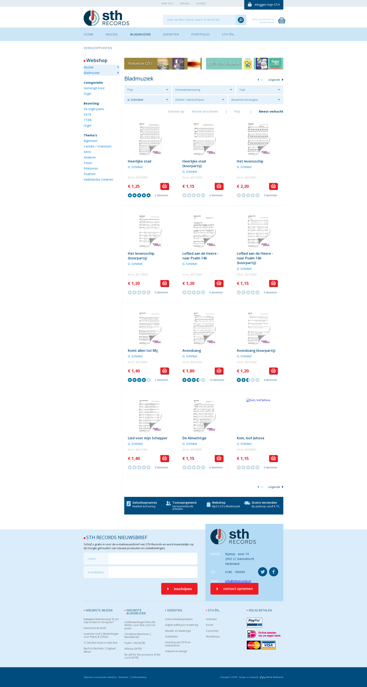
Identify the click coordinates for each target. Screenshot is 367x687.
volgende (274, 79)
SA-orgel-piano (94, 109)
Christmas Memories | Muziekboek (137, 636)
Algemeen (90, 141)
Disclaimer (123, 677)
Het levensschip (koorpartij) (141, 255)
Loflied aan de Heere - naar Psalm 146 (200, 255)
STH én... (214, 610)
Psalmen (90, 174)
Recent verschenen (205, 111)
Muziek (88, 67)
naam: (92, 559)
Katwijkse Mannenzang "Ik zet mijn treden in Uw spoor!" (101, 621)
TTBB (88, 120)
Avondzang (191, 350)
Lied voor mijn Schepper (148, 438)
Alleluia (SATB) (132, 648)
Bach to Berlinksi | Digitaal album (100, 650)
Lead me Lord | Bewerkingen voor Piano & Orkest (101, 635)
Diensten (174, 610)
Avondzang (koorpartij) (256, 350)
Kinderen (90, 157)
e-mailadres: (96, 572)
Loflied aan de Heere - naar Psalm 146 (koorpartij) (255, 258)
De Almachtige (194, 438)
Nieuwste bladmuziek (136, 611)
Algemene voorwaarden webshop (100, 677)
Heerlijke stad (139, 161)
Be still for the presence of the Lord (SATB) (142, 656)
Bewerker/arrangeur (244, 100)
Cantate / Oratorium (98, 146)
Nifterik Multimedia (274, 677)
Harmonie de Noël (95, 628)
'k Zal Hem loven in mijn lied (100, 642)
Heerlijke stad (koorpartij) (194, 163)
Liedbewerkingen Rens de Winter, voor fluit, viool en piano (139, 625)
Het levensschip (250, 161)
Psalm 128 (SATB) (134, 643)
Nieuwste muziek (99, 610)
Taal (242, 90)
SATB (87, 114)
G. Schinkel (135, 100)
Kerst (87, 152)
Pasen (88, 163)
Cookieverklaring (138, 677)
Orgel (87, 94)
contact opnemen (238, 588)
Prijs (130, 90)
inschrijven (183, 589)
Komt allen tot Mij (143, 350)
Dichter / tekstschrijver (189, 100)
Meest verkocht (271, 111)
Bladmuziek (92, 73)
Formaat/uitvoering (187, 90)
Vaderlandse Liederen (98, 179)
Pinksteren (91, 168)
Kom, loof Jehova (250, 438)
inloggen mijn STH (267, 5)
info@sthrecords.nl (238, 581)
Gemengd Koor (94, 88)
